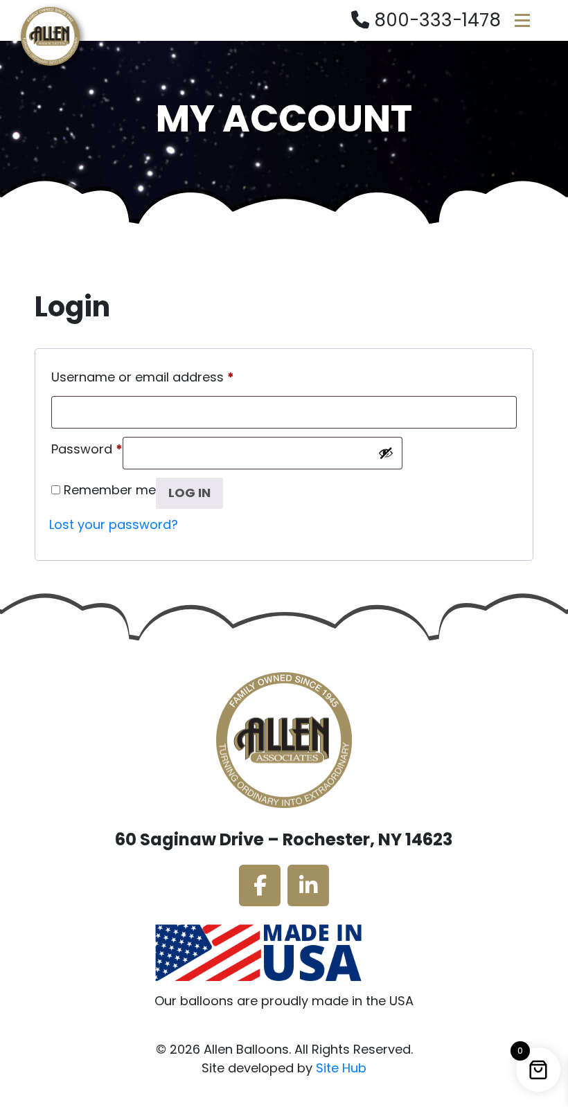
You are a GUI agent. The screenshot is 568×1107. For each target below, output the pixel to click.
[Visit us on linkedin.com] (308, 885)
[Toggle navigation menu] (522, 20)
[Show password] (385, 452)
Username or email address (142, 375)
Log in (189, 492)
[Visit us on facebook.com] (260, 885)
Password (87, 447)
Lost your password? (113, 524)
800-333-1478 (437, 20)
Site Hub (341, 1068)
